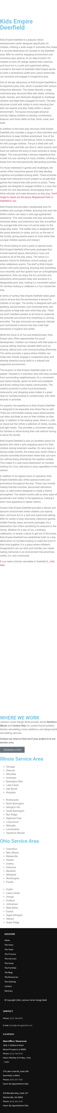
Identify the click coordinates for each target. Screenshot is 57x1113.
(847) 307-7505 (16, 1079)
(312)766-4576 (16, 1018)
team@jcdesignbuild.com (20, 1025)
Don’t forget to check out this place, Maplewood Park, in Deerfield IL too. (28, 197)
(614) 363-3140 (16, 1101)
